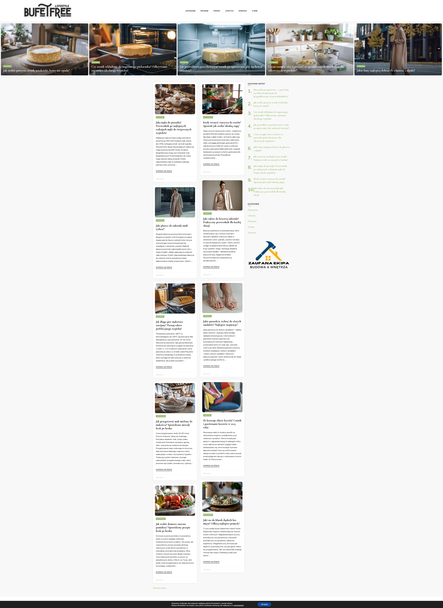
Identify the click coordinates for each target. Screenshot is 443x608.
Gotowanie (190, 11)
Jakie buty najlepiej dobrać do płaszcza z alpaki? (297, 70)
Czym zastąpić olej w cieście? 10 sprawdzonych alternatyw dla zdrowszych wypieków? (268, 137)
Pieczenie (204, 11)
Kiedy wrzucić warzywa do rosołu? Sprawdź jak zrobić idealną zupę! (222, 124)
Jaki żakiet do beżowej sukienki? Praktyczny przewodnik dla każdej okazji (222, 222)
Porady (216, 11)
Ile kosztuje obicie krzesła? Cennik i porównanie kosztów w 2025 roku (222, 424)
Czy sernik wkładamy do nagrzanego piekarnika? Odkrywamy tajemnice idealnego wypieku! (271, 115)
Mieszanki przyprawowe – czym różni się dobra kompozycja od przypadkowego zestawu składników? (271, 93)
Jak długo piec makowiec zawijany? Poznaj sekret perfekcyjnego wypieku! (169, 325)
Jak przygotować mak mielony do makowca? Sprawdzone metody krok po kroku (174, 425)
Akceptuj (264, 604)
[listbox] (221, 48)
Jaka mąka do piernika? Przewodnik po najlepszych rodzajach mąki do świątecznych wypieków (173, 128)
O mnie (254, 11)
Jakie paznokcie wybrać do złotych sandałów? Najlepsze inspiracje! (222, 323)
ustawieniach (239, 605)
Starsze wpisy (159, 588)
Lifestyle (229, 11)
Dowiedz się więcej (164, 171)
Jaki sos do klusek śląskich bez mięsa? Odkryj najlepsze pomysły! (221, 521)
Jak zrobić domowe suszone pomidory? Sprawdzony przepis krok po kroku (173, 527)
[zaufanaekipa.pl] (269, 254)
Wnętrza (243, 11)
